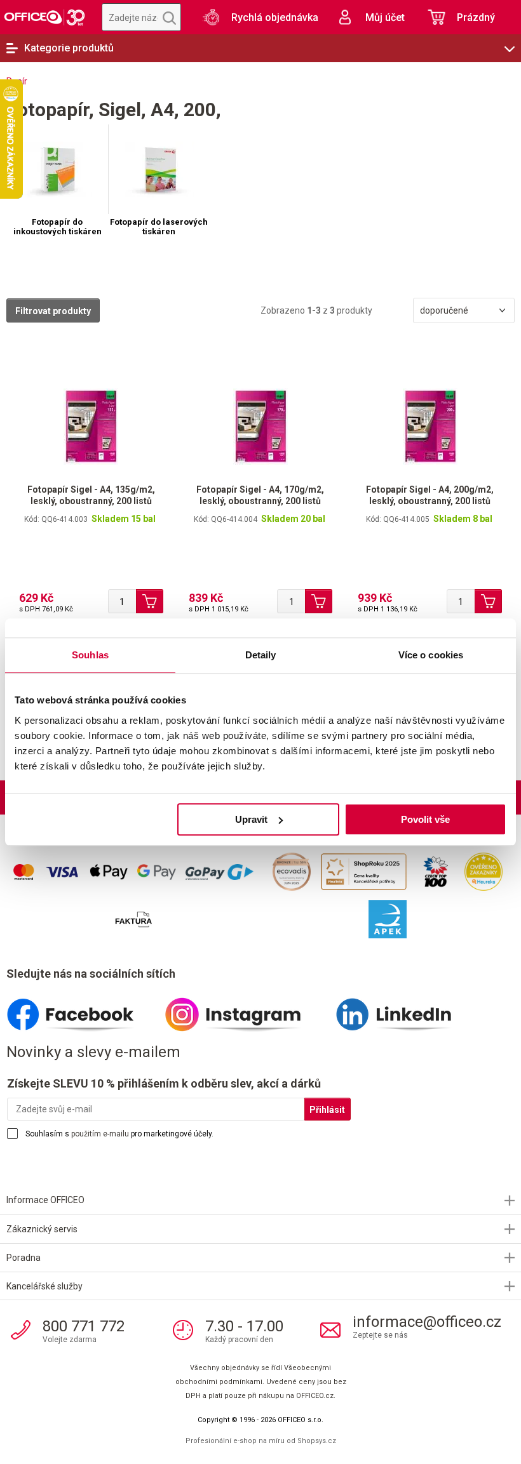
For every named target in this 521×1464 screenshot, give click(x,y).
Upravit (251, 819)
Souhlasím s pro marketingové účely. (119, 1133)
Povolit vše (425, 819)
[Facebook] (85, 1009)
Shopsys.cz (316, 1441)
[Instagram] (247, 1009)
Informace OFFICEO (45, 1200)
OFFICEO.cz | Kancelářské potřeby (44, 17)
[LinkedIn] (408, 1009)
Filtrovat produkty (53, 311)
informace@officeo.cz (427, 1322)
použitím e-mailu (100, 1133)
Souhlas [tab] (90, 654)
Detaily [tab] (260, 654)
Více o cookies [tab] (430, 654)
